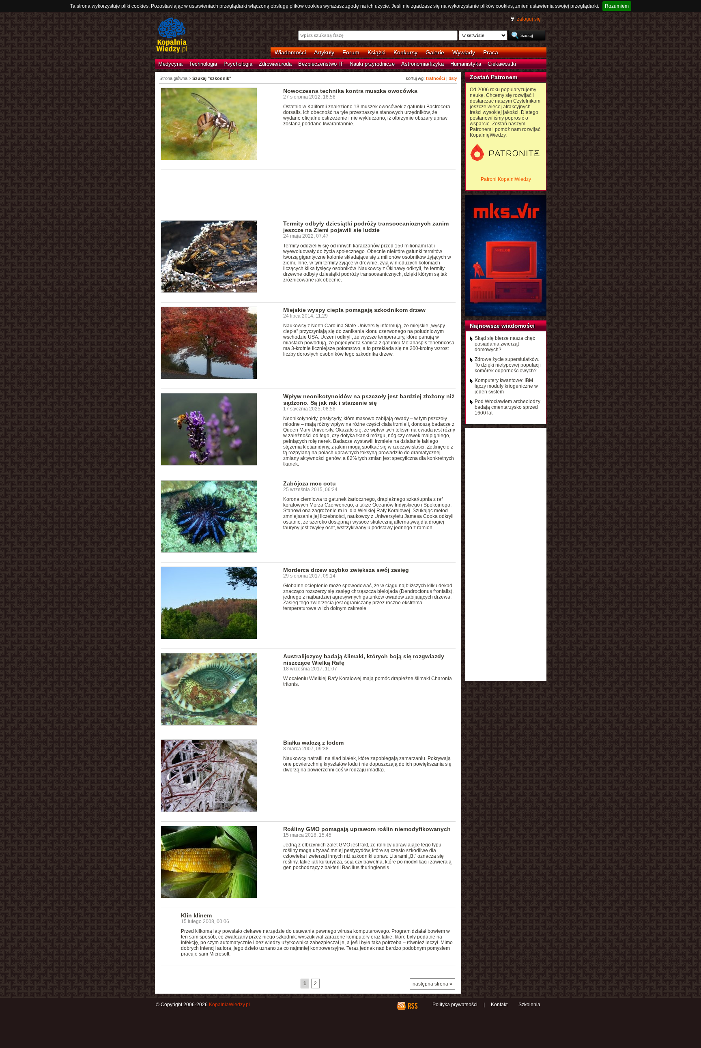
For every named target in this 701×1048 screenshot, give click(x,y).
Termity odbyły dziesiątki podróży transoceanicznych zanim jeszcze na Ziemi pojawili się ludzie (366, 226)
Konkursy (405, 52)
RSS (412, 1006)
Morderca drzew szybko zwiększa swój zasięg (346, 570)
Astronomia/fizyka (422, 64)
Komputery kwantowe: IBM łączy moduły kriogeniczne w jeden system (506, 386)
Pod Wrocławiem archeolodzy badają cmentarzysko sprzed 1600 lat (507, 407)
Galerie (435, 52)
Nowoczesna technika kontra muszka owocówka (350, 91)
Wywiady (463, 52)
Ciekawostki (502, 64)
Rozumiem (617, 6)
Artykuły (324, 52)
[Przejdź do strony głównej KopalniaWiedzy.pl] (172, 35)
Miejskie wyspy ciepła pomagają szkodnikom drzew (354, 310)
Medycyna (170, 64)
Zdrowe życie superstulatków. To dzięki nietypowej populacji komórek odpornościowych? (508, 365)
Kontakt (499, 1004)
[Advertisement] (308, 192)
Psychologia (238, 64)
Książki (376, 52)
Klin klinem (196, 915)
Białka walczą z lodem (313, 742)
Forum (350, 52)
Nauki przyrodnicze (372, 64)
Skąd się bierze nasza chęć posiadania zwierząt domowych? (505, 343)
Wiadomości (290, 52)
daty (453, 78)
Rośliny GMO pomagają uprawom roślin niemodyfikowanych (367, 829)
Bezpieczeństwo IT (320, 64)
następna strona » (432, 984)
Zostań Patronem (493, 77)
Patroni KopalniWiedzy (506, 179)
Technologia (203, 64)
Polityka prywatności (454, 1004)
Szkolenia (529, 1004)
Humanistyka (465, 64)
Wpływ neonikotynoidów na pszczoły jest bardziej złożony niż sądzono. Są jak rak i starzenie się (368, 399)
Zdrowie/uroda (275, 64)
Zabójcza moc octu (309, 483)
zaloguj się (529, 19)
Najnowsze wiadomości (502, 325)
